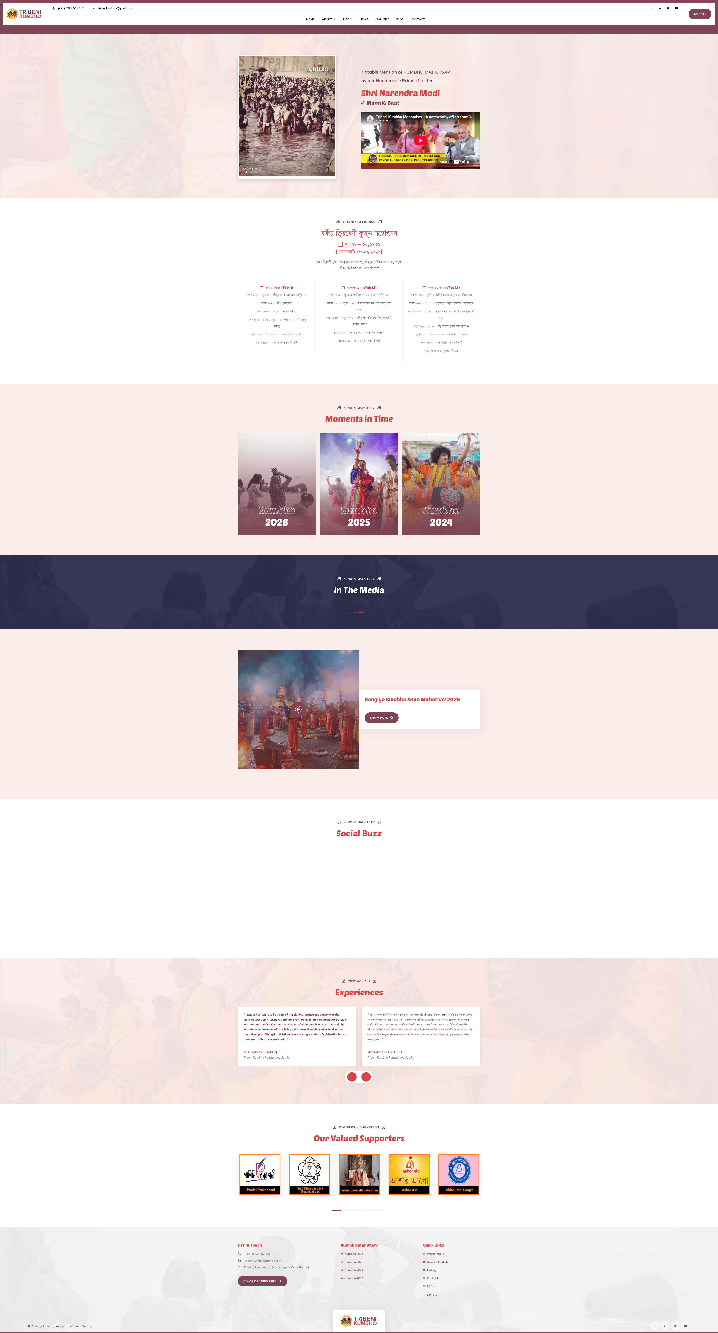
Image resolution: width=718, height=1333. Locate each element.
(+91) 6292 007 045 (70, 8)
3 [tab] (349, 1210)
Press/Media (435, 1254)
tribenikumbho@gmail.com (114, 8)
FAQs (400, 19)
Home (310, 19)
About (327, 19)
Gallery (382, 19)
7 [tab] (383, 1210)
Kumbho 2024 (354, 1270)
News (364, 19)
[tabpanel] (260, 1177)
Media (347, 19)
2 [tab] (342, 1210)
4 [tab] (359, 1210)
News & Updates (438, 1262)
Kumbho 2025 (354, 1262)
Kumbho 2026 (354, 1254)
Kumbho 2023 (354, 1278)
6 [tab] (376, 1210)
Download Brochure (260, 1281)
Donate (700, 14)
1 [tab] (359, 612)
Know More (379, 717)
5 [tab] (368, 1210)
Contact (418, 19)
